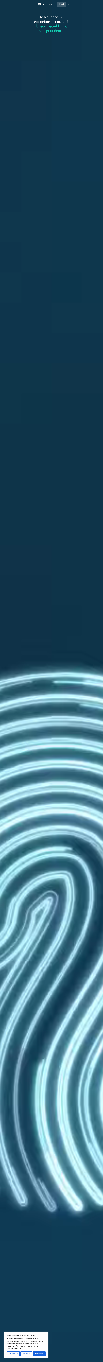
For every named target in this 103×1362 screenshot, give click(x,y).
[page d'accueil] (45, 4)
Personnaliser (13, 1353)
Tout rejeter (26, 1353)
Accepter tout (39, 1353)
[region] (26, 1345)
